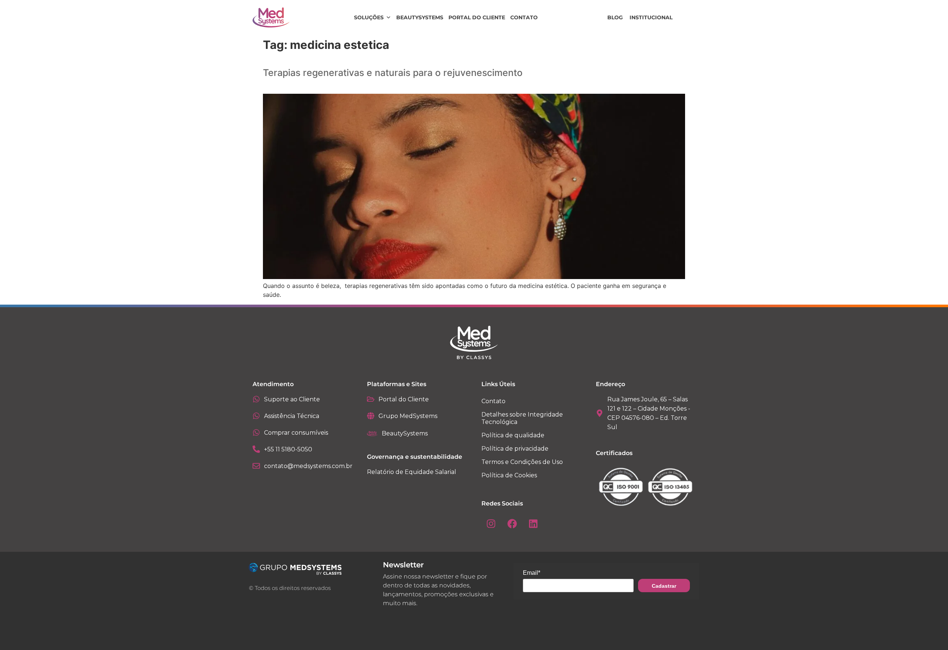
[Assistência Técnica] (256, 415)
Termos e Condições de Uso (522, 461)
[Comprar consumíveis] (256, 432)
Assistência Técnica (291, 415)
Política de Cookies (509, 475)
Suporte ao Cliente (292, 399)
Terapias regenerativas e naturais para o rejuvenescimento (393, 72)
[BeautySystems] (372, 433)
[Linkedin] (533, 523)
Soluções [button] (369, 17)
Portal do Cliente (476, 17)
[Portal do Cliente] (370, 399)
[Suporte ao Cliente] (256, 399)
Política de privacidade (514, 448)
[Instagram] (491, 523)
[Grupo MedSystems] (370, 415)
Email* (531, 573)
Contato (524, 17)
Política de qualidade (512, 435)
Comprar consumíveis (296, 432)
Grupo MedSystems (407, 415)
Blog (615, 17)
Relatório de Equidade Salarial (411, 471)
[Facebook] (512, 523)
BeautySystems (419, 17)
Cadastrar (664, 586)
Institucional (651, 17)
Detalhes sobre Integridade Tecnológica (522, 418)
